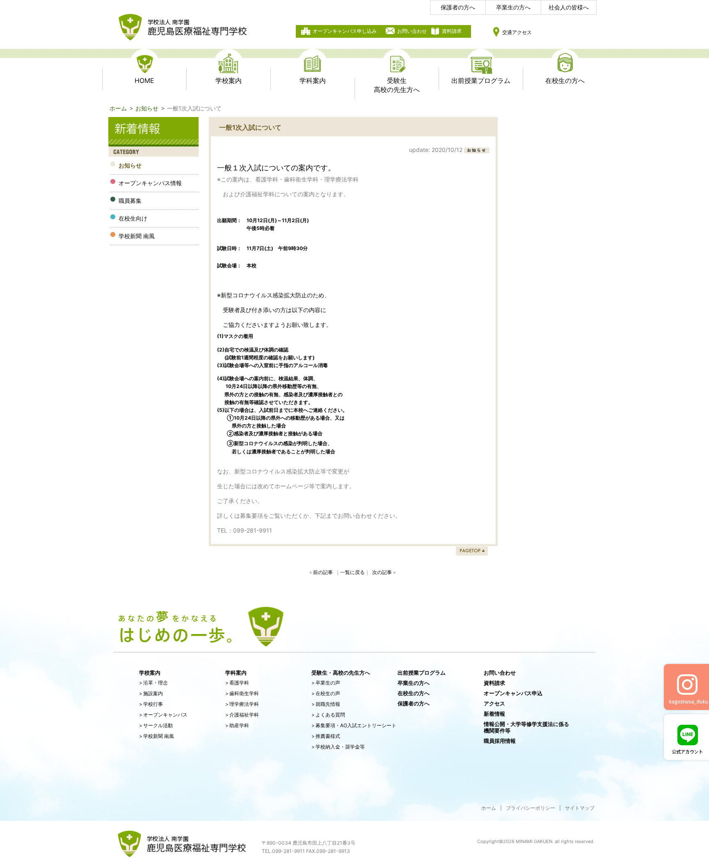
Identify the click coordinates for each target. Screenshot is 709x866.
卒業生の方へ (513, 7)
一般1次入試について (250, 127)
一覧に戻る (352, 572)
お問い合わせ (412, 31)
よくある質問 (328, 715)
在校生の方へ (414, 693)
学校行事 (151, 704)
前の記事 (323, 572)
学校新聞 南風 (156, 736)
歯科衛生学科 (242, 693)
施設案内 (151, 693)
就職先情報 (325, 704)
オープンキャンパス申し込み (345, 31)
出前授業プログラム (422, 672)
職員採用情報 (500, 740)
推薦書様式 (325, 736)
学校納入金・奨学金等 (338, 747)
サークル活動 (156, 725)
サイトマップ (580, 808)
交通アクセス (517, 32)
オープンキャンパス (163, 715)
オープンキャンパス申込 (513, 693)
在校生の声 (325, 693)
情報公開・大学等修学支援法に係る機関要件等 (526, 727)
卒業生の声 (325, 683)
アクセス (494, 703)
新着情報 (494, 713)
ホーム (118, 108)
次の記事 (382, 572)
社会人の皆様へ (569, 7)
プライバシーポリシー (530, 808)
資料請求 (452, 31)
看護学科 (237, 683)
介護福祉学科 (242, 715)
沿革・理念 (153, 683)
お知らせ (146, 108)
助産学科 (237, 725)
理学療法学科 (242, 704)
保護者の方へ (458, 7)
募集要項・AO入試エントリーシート (353, 725)
